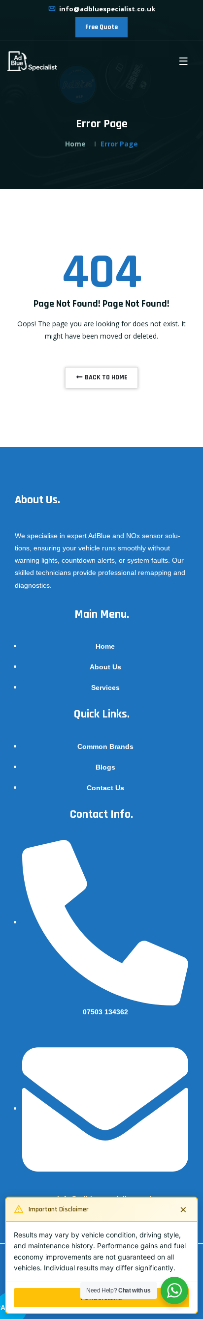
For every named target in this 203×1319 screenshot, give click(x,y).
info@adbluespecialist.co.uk (106, 8)
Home (75, 143)
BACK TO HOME (105, 377)
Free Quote (101, 27)
